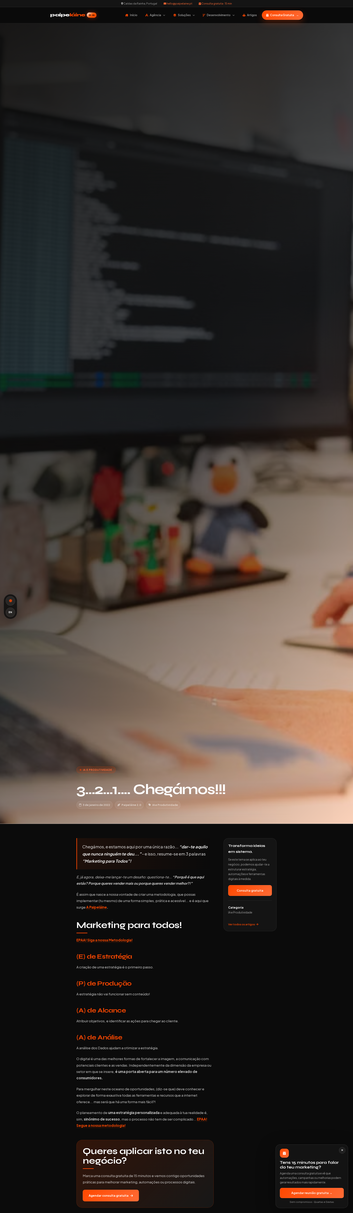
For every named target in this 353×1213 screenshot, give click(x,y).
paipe (72, 15)
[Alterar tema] (10, 601)
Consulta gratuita (250, 890)
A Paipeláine (96, 907)
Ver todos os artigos (241, 924)
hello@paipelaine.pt (179, 3)
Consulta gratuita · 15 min (216, 3)
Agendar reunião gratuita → (311, 1193)
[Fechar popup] (342, 1150)
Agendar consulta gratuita (108, 1195)
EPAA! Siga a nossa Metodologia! (104, 940)
